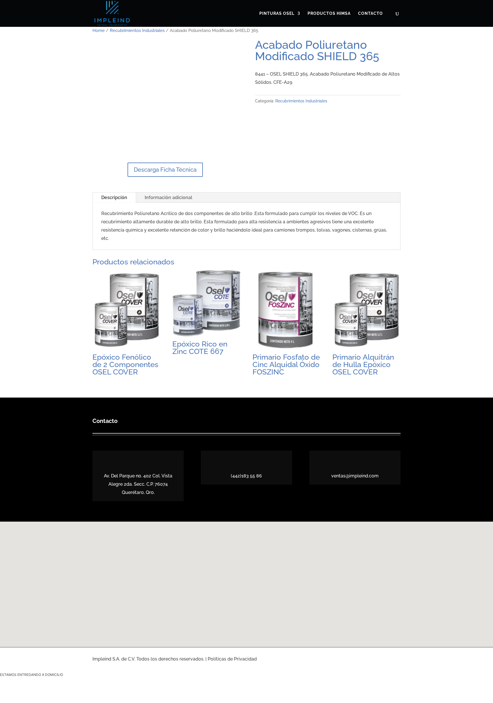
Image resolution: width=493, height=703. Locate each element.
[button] (248, 578)
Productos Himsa (329, 13)
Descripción (114, 197)
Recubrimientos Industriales (137, 30)
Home (98, 30)
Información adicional (168, 197)
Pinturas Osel (276, 13)
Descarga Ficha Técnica (165, 169)
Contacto (370, 13)
